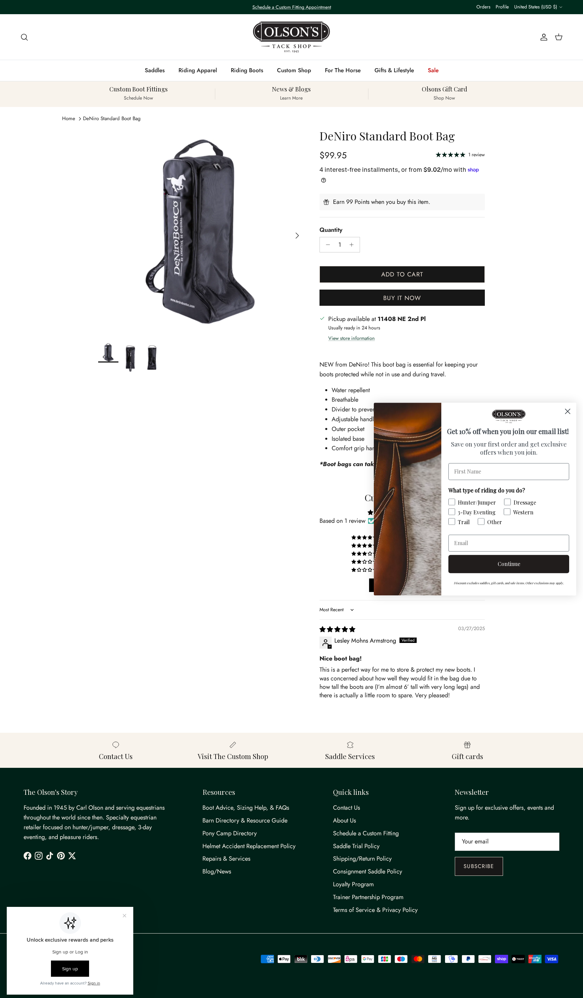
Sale (433, 70)
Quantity (331, 230)
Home (68, 118)
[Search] (24, 37)
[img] (337, 629)
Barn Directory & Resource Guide (244, 820)
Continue (509, 563)
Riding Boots (247, 70)
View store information (351, 338)
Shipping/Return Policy (362, 858)
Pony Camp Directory (229, 833)
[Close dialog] (568, 411)
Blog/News (216, 871)
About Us (344, 820)
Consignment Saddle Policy (367, 871)
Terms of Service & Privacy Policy (375, 910)
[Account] (542, 37)
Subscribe (479, 866)
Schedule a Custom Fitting (366, 833)
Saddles (155, 70)
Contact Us (346, 807)
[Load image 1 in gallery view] (201, 232)
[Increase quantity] (353, 244)
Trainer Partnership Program (368, 897)
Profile (502, 6)
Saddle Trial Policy (356, 846)
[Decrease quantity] (326, 244)
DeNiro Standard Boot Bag (112, 118)
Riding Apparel (197, 70)
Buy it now (402, 298)
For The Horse (343, 70)
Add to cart (402, 274)
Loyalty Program (353, 884)
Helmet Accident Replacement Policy (249, 846)
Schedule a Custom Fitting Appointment (291, 7)
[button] (365, 537)
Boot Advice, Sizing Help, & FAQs (245, 807)
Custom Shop (294, 70)
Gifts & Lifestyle (394, 70)
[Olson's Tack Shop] (291, 37)
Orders (483, 6)
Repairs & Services (226, 858)
